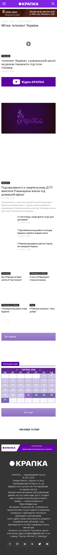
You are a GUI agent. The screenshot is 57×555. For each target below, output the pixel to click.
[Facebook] (10, 544)
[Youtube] (47, 544)
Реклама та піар (29, 429)
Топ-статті (6, 273)
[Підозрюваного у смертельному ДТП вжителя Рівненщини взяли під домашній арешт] (28, 164)
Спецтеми (5, 56)
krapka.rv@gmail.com (35, 533)
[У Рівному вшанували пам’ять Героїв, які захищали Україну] (8, 247)
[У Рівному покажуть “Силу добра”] (43, 297)
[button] (53, 4)
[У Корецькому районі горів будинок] (14, 297)
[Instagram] (17, 544)
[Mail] (25, 544)
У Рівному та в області (38, 273)
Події (32, 305)
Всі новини (10, 336)
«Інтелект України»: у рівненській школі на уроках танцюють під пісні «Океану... (28, 64)
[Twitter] (39, 544)
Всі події (28, 412)
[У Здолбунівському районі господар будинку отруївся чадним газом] (8, 233)
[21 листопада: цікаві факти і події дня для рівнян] (8, 220)
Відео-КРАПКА (32, 82)
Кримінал (5, 183)
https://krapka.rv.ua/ (28, 504)
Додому (4, 21)
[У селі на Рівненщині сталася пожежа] (43, 265)
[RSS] (32, 544)
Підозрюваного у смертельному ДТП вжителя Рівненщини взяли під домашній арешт (27, 191)
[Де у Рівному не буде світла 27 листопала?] (14, 265)
